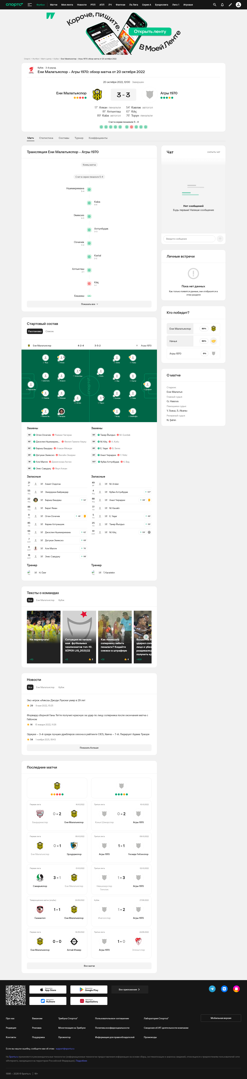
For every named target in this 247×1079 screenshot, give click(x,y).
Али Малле (42, 461)
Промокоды (150, 1037)
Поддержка (38, 1037)
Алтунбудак (101, 228)
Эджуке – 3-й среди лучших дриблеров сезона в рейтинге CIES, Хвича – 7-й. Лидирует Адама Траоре (88, 734)
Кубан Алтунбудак (110, 461)
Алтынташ (114, 111)
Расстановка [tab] (35, 331)
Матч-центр (46, 58)
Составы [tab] (64, 138)
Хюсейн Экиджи (66, 455)
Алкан (103, 107)
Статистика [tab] (46, 138)
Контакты (11, 1037)
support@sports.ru (65, 1048)
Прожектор (64, 1037)
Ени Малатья (174, 391)
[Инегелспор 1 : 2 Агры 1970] (164, 98)
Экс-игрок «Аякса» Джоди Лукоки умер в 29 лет (56, 700)
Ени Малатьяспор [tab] (45, 687)
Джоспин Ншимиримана (48, 441)
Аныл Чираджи (108, 455)
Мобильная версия (221, 1018)
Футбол (35, 58)
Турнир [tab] (79, 138)
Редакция (11, 1027)
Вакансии (37, 1018)
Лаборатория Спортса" (156, 1018)
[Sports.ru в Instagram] (237, 989)
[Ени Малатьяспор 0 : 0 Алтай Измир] (75, 98)
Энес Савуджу (43, 468)
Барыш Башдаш (44, 448)
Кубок (56, 58)
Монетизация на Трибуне (72, 1027)
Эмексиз (79, 215)
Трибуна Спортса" (68, 1018)
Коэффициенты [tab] (98, 138)
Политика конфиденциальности (112, 1027)
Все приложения (128, 989)
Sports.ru (13, 1056)
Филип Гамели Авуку (75, 441)
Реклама (36, 1027)
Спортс (27, 58)
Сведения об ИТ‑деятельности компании (166, 1027)
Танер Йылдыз (107, 434)
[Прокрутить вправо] (146, 637)
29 (31, 705)
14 (31, 724)
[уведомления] (222, 5)
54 (31, 739)
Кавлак (136, 107)
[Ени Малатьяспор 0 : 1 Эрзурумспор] (83, 98)
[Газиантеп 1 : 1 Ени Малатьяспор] (77, 98)
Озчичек (79, 242)
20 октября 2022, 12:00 (116, 82)
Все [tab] (30, 687)
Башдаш (79, 295)
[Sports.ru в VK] (225, 989)
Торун (135, 115)
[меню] (30, 5)
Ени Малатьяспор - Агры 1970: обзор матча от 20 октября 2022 (88, 58)
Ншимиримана (75, 188)
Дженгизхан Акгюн (61, 461)
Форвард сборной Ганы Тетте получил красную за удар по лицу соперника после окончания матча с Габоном (87, 717)
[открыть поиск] (214, 5)
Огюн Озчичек (43, 434)
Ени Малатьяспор (71, 93)
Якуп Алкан (61, 468)
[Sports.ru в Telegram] (213, 989)
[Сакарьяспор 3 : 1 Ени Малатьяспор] (80, 98)
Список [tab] (50, 331)
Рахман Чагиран (63, 434)
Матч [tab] (30, 138)
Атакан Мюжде (64, 448)
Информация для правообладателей (114, 1037)
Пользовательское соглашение (112, 1018)
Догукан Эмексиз (45, 455)
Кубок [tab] (61, 687)
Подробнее (81, 1060)
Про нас (10, 1018)
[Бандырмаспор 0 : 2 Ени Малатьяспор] (86, 98)
